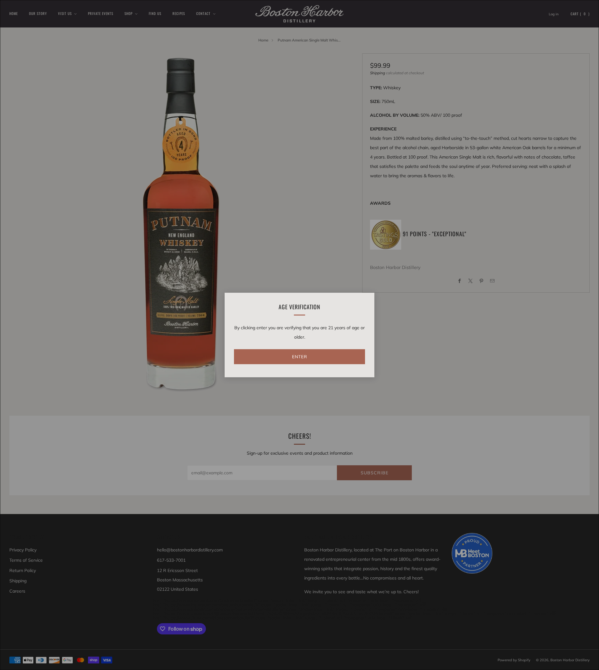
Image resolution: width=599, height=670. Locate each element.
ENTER (299, 356)
